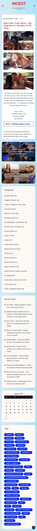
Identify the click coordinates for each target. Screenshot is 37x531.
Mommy (24, 488)
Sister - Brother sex (25, 134)
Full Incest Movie (10, 209)
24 (6, 413)
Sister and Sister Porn (11, 267)
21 (22, 410)
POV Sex (17, 506)
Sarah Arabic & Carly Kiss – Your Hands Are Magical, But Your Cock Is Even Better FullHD (19, 374)
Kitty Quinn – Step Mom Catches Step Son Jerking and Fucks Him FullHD (18, 323)
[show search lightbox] (34, 6)
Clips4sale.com (22, 442)
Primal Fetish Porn (10, 258)
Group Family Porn (10, 231)
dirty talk (22, 449)
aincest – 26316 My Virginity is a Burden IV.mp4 (19, 124)
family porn (26, 132)
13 (18, 406)
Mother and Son (11, 499)
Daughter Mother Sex (11, 200)
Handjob (9, 470)
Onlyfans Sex (8, 253)
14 (22, 406)
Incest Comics (9, 236)
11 (10, 406)
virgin (26, 136)
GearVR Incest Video (11, 213)
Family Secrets (11, 459)
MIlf (7, 488)
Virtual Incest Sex (10, 284)
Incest (28, 474)
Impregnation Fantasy (13, 474)
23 (30, 410)
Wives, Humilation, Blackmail (14, 289)
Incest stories (10, 484)
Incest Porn (8, 240)
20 (19, 410)
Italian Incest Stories (11, 244)
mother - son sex (12, 495)
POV (7, 506)
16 (30, 406)
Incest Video (14, 134)
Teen (22, 517)
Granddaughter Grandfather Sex (15, 222)
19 (14, 410)
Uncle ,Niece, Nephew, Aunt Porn (15, 280)
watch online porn (12, 524)
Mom (15, 488)
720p (7, 132)
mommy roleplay (11, 492)
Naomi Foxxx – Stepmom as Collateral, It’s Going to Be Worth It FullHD (19, 348)
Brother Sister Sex (10, 196)
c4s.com (9, 442)
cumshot (20, 445)
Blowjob (9, 438)
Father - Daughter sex (13, 467)
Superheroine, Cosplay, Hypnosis (15, 271)
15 (26, 406)
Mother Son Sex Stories (12, 249)
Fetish (28, 467)
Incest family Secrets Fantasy (16, 477)
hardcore (20, 470)
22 (26, 410)
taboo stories (19, 136)
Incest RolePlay (11, 481)
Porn (21, 502)
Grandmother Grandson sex (14, 227)
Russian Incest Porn (11, 262)
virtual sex (9, 520)
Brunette (19, 132)
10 (6, 406)
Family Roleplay (11, 456)
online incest (10, 502)
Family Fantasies (12, 452)
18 (10, 410)
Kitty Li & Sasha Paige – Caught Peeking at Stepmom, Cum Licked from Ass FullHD (18, 332)
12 (14, 406)
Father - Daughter (12, 463)
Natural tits (25, 499)
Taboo (25, 513)
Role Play (9, 510)
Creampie (9, 445)
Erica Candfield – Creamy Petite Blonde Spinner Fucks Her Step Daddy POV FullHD (18, 358)
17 (6, 410)
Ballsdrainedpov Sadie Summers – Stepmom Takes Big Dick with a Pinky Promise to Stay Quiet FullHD (20, 314)
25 (10, 413)
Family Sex (6, 134)
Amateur (9, 434)
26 (14, 413)
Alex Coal (12, 132)
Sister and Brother (9, 136)
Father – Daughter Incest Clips (15, 205)
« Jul (5, 418)
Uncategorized (9, 275)
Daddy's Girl (10, 449)
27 (18, 413)
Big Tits (19, 434)
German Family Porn (11, 218)
